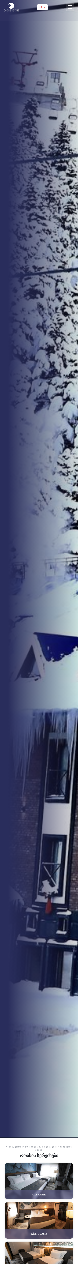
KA (40, 7)
